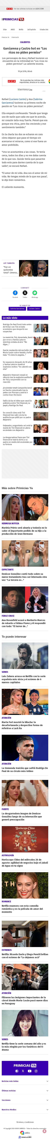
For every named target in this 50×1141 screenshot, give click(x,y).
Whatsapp (35, 297)
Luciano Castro (18, 99)
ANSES (13, 30)
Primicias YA (5, 37)
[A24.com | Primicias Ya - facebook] (17, 1071)
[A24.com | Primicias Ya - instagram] (36, 1071)
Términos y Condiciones (25, 1122)
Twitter (25, 297)
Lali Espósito (31, 30)
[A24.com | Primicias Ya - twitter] (23, 1071)
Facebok (15, 297)
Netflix (21, 30)
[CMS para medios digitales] (25, 1137)
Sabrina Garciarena (17, 309)
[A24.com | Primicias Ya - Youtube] (29, 1071)
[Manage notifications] (44, 1131)
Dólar (5, 30)
